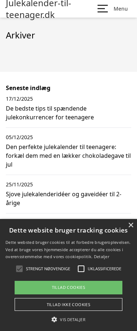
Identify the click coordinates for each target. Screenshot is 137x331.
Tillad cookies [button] (68, 287)
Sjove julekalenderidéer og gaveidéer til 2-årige (63, 198)
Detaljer (101, 256)
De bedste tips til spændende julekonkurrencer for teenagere (50, 112)
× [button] (130, 225)
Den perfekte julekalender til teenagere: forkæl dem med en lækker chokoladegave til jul (68, 155)
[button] (68, 319)
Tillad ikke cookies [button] (69, 304)
